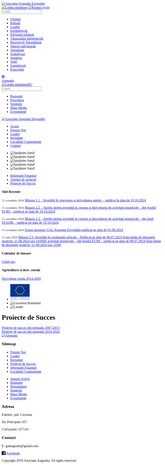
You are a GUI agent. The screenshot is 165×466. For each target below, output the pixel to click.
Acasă (14, 126)
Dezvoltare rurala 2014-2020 (21, 278)
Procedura (17, 100)
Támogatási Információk (26, 38)
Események (18, 65)
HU (29, 84)
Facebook (13, 453)
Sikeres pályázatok (23, 46)
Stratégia (16, 58)
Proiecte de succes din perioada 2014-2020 (31, 331)
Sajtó (13, 62)
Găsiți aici (8, 261)
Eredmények (19, 31)
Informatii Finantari (23, 175)
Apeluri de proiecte (23, 179)
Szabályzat (17, 54)
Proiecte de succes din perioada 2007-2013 (31, 328)
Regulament (18, 386)
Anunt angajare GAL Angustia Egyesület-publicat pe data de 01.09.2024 (73, 230)
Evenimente (18, 111)
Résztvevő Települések (25, 42)
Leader (15, 27)
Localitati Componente (25, 142)
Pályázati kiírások (22, 34)
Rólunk (15, 23)
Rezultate (16, 138)
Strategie (16, 104)
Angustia (8, 80)
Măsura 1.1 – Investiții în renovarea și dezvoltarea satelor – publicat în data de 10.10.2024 (85, 200)
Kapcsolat (17, 69)
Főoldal (15, 19)
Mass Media (18, 108)
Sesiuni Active (20, 379)
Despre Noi (18, 130)
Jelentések (17, 50)
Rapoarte (16, 96)
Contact (15, 145)
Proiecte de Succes (23, 183)
